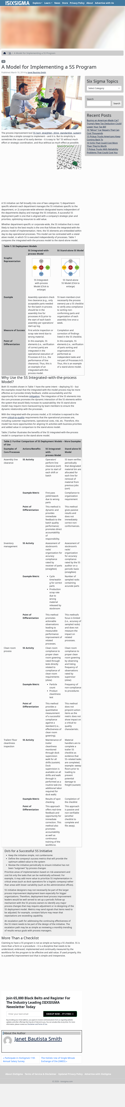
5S (10, 53)
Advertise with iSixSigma (98, 1074)
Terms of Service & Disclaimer (40, 1074)
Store (65, 2)
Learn (47, 2)
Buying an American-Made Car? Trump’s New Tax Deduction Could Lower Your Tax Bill (104, 123)
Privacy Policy (77, 2)
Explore (37, 2)
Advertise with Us (104, 2)
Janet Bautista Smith (37, 72)
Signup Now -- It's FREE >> (60, 1014)
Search (90, 99)
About (89, 2)
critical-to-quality (16, 417)
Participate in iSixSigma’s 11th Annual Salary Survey (19, 1059)
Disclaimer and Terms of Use (37, 1024)
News (57, 2)
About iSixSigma (14, 1074)
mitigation (34, 396)
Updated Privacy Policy (70, 1074)
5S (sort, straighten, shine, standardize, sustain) (57, 132)
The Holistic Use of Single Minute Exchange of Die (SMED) (58, 1059)
